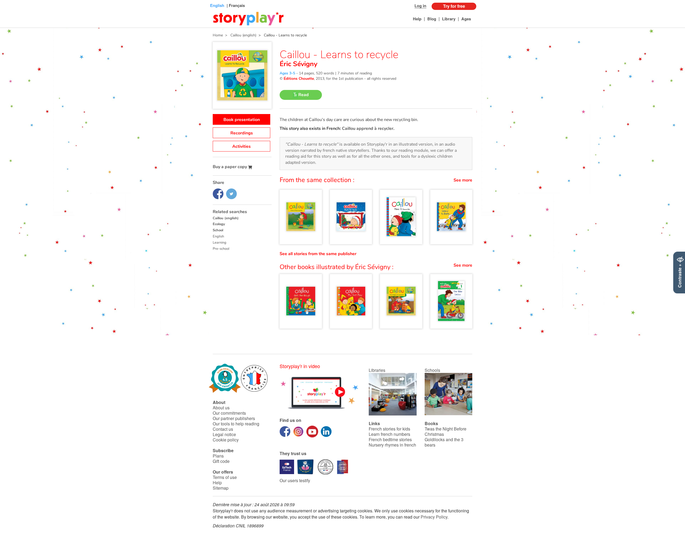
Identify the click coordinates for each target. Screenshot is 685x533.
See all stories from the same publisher (318, 254)
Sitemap (221, 488)
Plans (218, 456)
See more (463, 180)
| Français (235, 5)
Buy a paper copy (230, 167)
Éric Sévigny (298, 64)
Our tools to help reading (236, 424)
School (218, 230)
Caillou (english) (226, 218)
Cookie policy (226, 440)
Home (218, 35)
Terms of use (225, 477)
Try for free (454, 6)
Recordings (241, 133)
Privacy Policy (434, 517)
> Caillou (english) (239, 35)
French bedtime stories (390, 439)
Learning (219, 242)
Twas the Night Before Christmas (445, 431)
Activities (241, 146)
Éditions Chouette (299, 78)
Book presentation (241, 120)
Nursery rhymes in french (392, 445)
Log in (420, 6)
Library (448, 19)
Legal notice (224, 434)
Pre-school (221, 248)
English (218, 236)
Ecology (219, 224)
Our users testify (295, 480)
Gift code (221, 461)
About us (221, 408)
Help (417, 19)
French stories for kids (389, 429)
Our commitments (229, 413)
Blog (431, 19)
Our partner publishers (234, 418)
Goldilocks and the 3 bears (444, 442)
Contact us (223, 429)
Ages (466, 19)
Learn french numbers (389, 434)
